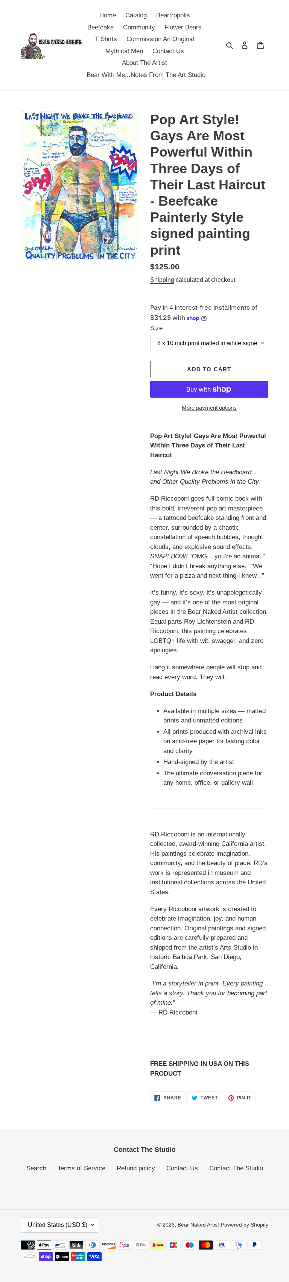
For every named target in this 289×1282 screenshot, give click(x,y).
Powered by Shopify (244, 1225)
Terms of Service (81, 1168)
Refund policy (136, 1168)
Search (36, 1168)
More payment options (209, 407)
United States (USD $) (57, 1225)
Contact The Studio (236, 1168)
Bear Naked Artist (198, 1225)
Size (156, 328)
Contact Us (182, 1168)
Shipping (162, 280)
